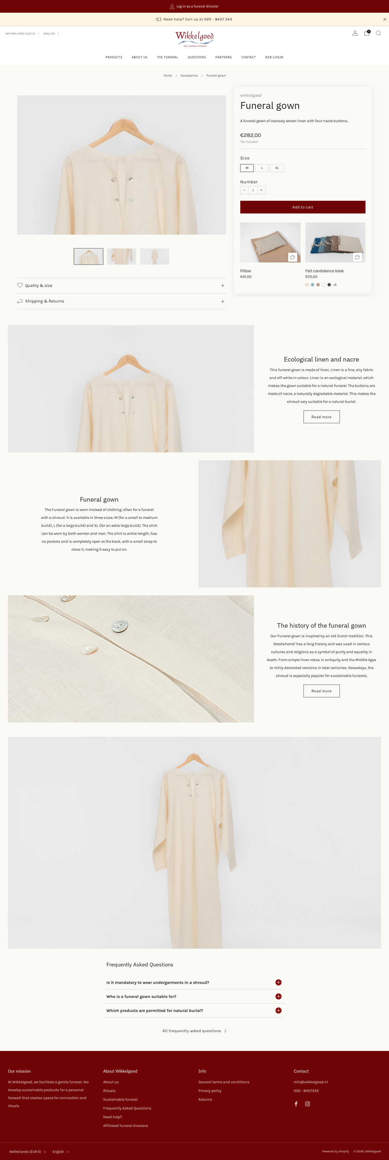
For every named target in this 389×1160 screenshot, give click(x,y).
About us (139, 57)
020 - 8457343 (306, 1090)
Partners (223, 57)
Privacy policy (209, 1090)
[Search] (378, 33)
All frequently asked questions (191, 1030)
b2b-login (274, 57)
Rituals (109, 1090)
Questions (197, 57)
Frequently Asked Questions (127, 1108)
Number (249, 181)
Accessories (189, 75)
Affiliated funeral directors (125, 1125)
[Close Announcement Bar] (385, 19)
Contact (248, 57)
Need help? (112, 1117)
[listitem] (194, 6)
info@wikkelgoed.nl (311, 1082)
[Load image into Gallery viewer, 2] (121, 256)
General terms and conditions (224, 1082)
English (50, 33)
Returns (205, 1099)
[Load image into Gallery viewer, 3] (154, 256)
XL (277, 168)
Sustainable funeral (120, 1099)
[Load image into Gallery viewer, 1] (88, 256)
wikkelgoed (250, 95)
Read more (321, 416)
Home (168, 75)
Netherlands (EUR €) (21, 33)
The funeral (167, 57)
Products (114, 57)
